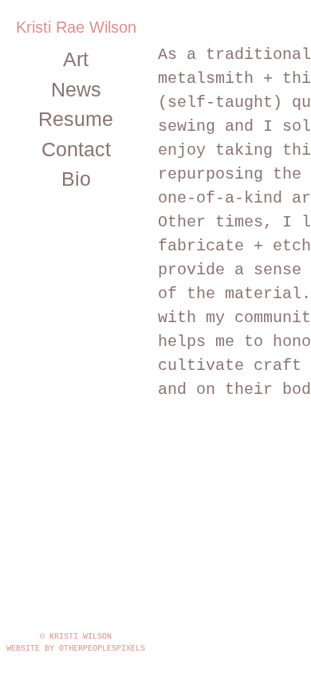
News (76, 89)
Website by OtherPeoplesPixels (75, 648)
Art (76, 59)
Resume (75, 119)
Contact (76, 149)
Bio (76, 178)
